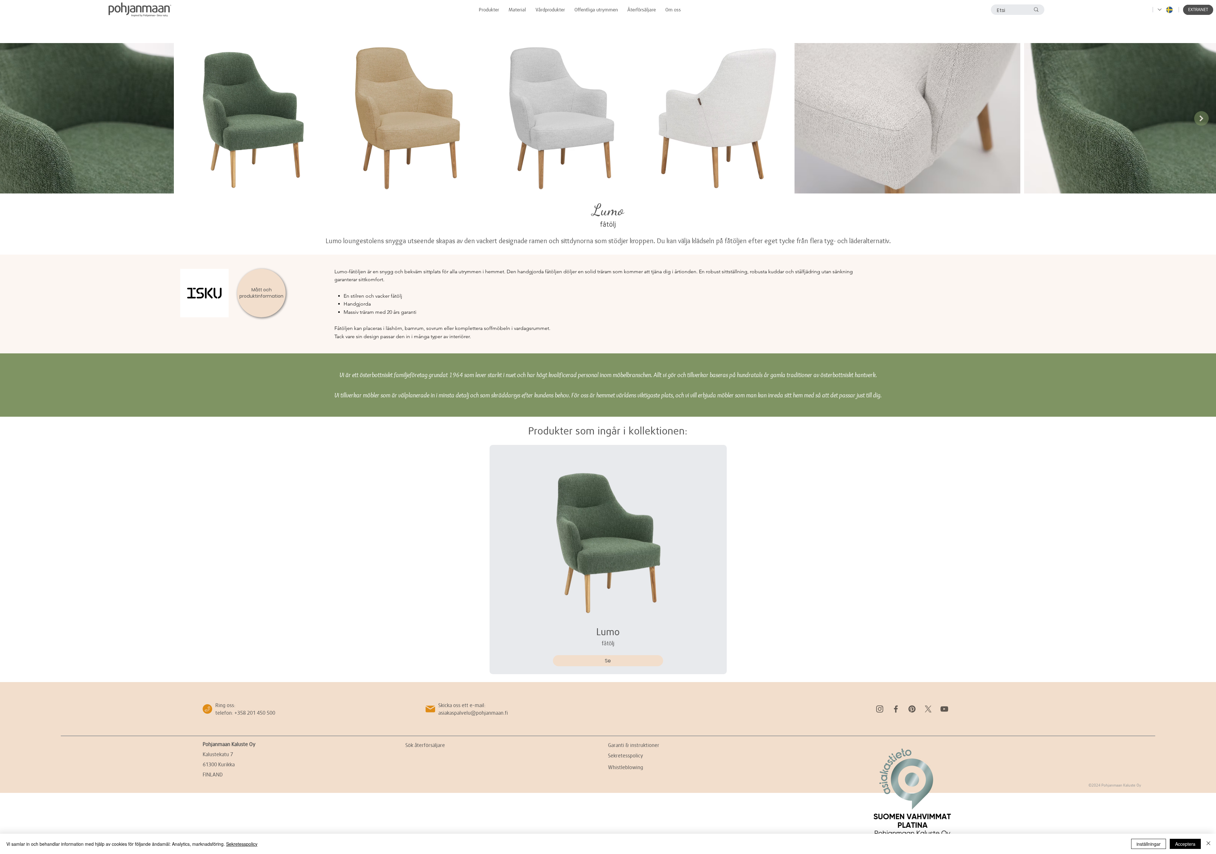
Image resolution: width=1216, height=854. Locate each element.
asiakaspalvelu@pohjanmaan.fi (473, 713)
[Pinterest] (912, 709)
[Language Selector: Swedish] (1166, 10)
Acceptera (1185, 844)
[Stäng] (1208, 844)
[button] (1198, 10)
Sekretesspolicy (241, 844)
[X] (928, 709)
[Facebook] (896, 709)
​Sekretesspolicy (625, 755)
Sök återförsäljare (425, 745)
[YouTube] (944, 709)
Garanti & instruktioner (633, 745)
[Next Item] (1201, 118)
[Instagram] (879, 709)
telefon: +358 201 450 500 (245, 713)
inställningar (1149, 844)
